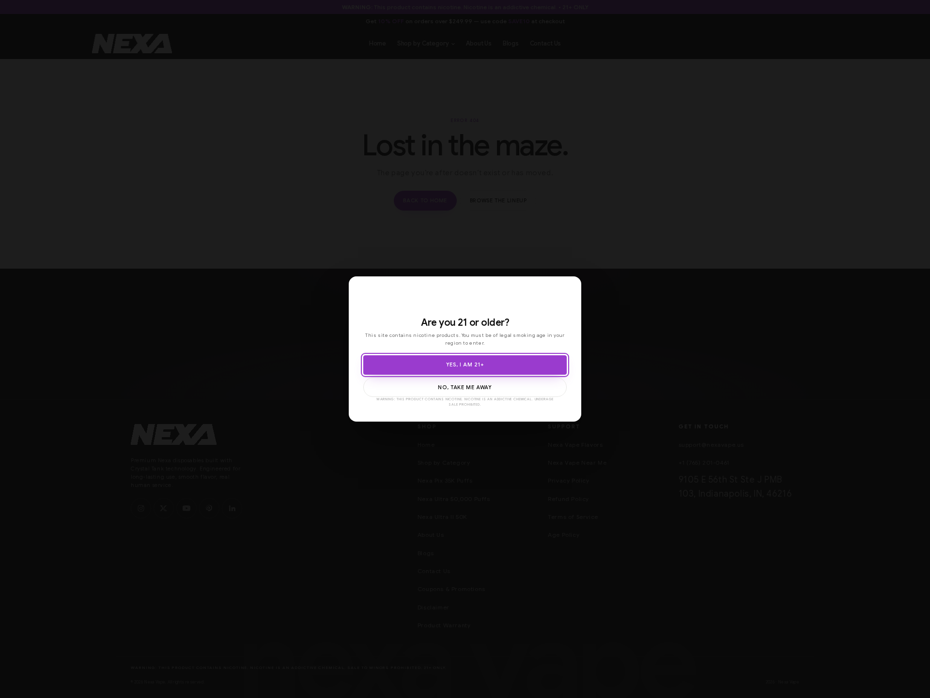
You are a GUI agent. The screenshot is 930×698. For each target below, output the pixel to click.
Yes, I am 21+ (465, 365)
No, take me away (465, 387)
